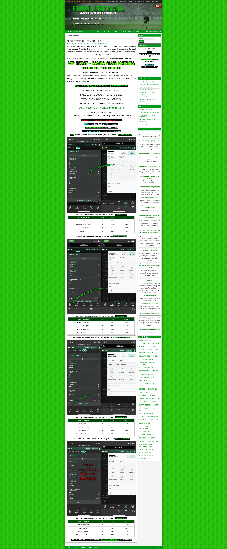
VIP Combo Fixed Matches (110, 540)
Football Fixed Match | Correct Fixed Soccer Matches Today (86, 1)
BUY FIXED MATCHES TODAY (147, 452)
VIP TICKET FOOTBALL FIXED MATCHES (95, 43)
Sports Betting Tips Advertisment (147, 124)
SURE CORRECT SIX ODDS (148, 420)
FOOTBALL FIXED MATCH (146, 87)
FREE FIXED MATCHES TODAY (152, 31)
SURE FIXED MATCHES (147, 346)
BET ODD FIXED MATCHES (148, 389)
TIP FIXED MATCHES (146, 374)
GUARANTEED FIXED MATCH (149, 405)
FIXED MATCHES (144, 380)
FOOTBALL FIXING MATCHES (149, 343)
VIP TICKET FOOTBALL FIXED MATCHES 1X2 (84, 41)
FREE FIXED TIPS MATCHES (147, 449)
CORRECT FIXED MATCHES (148, 371)
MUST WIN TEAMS (145, 435)
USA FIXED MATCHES (146, 377)
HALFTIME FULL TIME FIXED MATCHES (108, 31)
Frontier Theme (157, 547)
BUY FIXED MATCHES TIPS (75, 43)
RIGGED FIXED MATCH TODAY (149, 398)
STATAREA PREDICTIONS (147, 395)
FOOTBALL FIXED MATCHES (75, 31)
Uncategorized (143, 97)
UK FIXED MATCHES (146, 392)
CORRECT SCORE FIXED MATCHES (131, 31)
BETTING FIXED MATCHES (148, 359)
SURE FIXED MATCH (144, 458)
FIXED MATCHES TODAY (147, 402)
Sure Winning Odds (145, 423)
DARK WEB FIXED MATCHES (149, 353)
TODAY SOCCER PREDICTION (149, 416)
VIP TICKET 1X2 (90, 31)
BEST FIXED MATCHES (147, 368)
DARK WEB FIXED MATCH (146, 455)
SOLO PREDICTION (145, 340)
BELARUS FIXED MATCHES (148, 356)
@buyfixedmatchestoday (111, 131)
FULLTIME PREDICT (145, 431)
